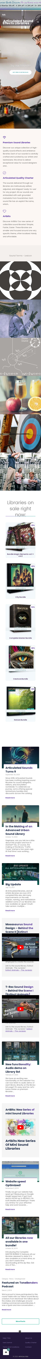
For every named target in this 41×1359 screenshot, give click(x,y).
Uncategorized (10, 1175)
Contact (28, 1347)
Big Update (13, 884)
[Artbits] (20, 211)
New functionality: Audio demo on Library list (18, 1068)
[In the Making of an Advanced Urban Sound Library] (20, 816)
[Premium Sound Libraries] (20, 137)
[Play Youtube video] (20, 947)
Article (7, 820)
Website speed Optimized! (15, 1183)
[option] (20, 69)
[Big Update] (20, 874)
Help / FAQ (6, 1338)
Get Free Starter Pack (20, 72)
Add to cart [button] (22, 540)
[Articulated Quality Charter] (20, 172)
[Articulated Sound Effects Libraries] (4, 14)
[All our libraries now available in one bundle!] (20, 1227)
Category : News (10, 762)
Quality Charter (31, 1342)
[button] (19, 126)
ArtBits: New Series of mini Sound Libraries (19, 1111)
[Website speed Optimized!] (20, 1171)
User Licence (7, 1342)
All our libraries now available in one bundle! (19, 1241)
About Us (28, 1338)
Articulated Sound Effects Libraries (18, 22)
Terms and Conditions (11, 1347)
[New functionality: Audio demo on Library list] (20, 1053)
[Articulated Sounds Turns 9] (20, 757)
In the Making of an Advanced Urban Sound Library (18, 830)
